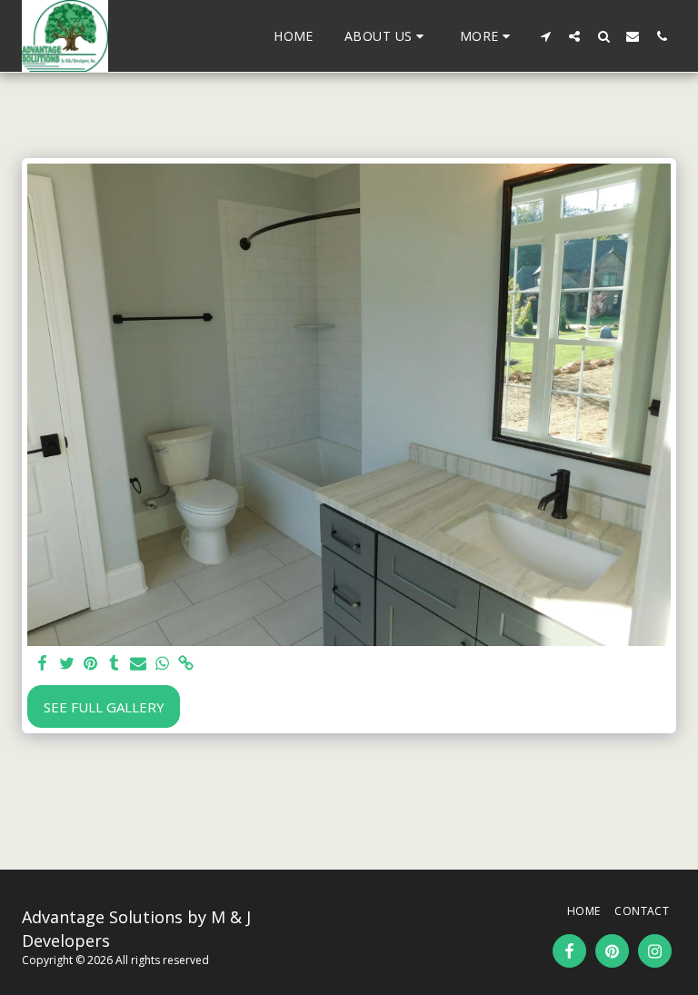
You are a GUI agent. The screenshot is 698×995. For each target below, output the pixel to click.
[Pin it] (90, 663)
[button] (387, 36)
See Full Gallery (104, 707)
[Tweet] (66, 663)
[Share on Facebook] (43, 663)
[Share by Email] (138, 663)
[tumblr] (114, 663)
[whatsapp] (162, 663)
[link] (185, 663)
